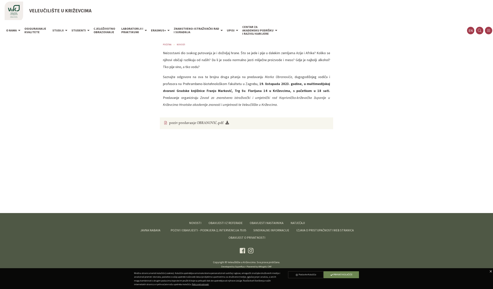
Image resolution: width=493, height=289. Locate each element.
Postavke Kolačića (307, 274)
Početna (167, 44)
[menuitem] (12, 31)
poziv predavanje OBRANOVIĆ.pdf (196, 123)
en (471, 30)
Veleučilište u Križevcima (242, 262)
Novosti (181, 44)
